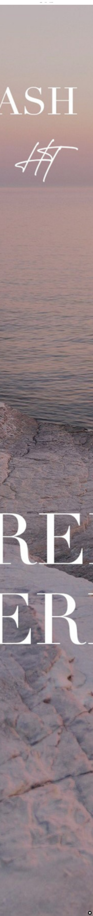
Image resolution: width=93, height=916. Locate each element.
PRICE (46, 2)
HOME (41, 2)
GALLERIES (51, 2)
